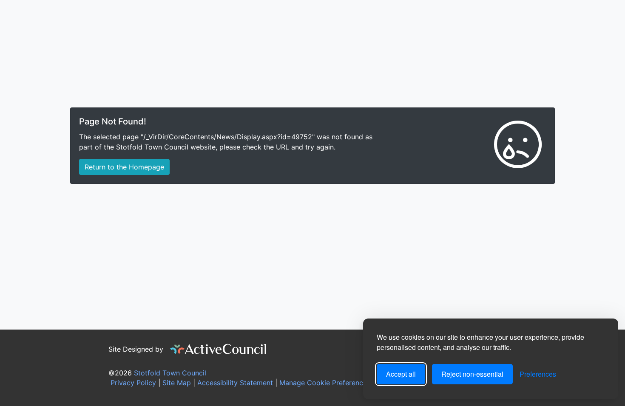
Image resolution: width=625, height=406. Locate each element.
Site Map (175, 382)
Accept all (401, 374)
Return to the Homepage (124, 167)
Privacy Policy (132, 382)
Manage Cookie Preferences (323, 382)
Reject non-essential (472, 374)
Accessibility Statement (234, 382)
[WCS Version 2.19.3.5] (218, 349)
